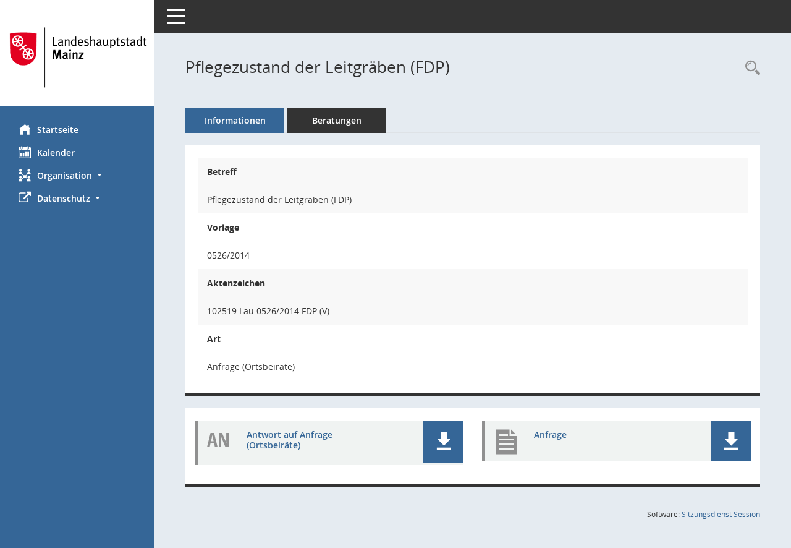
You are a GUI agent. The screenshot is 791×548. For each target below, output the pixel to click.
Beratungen (337, 120)
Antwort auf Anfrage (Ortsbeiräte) (289, 440)
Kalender (56, 152)
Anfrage (550, 434)
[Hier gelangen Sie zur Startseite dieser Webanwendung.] (77, 57)
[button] (77, 175)
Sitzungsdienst (721, 514)
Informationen (235, 120)
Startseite (57, 129)
